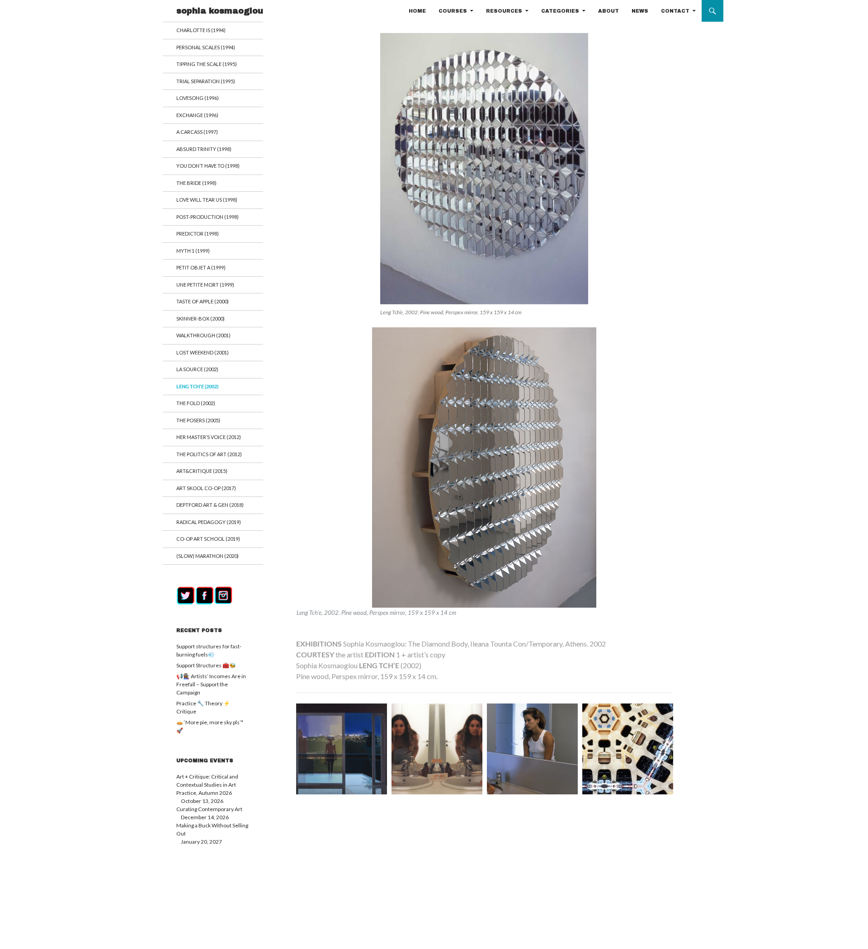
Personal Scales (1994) (205, 47)
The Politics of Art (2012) (209, 454)
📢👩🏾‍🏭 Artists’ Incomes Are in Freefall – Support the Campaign (211, 684)
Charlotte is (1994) (201, 30)
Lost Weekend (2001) (202, 352)
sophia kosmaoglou (219, 10)
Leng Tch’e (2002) (197, 386)
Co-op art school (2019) (208, 539)
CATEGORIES (560, 11)
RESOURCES (504, 11)
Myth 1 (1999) (193, 251)
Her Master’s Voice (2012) (208, 437)
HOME (417, 11)
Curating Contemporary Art (209, 809)
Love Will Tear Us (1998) (206, 200)
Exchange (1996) (197, 115)
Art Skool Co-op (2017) (206, 488)
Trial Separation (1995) (205, 81)
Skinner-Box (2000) (200, 318)
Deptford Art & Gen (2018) (210, 505)
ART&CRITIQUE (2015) (201, 471)
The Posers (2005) (198, 420)
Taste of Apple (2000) (202, 301)
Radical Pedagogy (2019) (208, 522)
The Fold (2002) (195, 403)
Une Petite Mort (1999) (205, 285)
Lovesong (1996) (197, 98)
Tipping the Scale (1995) (206, 64)
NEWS (640, 11)
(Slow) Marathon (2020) (207, 556)
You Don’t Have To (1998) (208, 166)
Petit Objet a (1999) (201, 267)
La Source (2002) (197, 369)
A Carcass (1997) (197, 132)
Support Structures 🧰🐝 (206, 665)
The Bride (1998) (196, 183)
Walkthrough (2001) (203, 335)
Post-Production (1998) (207, 217)
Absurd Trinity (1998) (203, 149)
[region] (484, 472)
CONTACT (675, 11)
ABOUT (608, 11)
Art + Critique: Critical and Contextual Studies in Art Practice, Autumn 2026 (207, 784)
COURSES (453, 11)
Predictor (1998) (197, 233)
